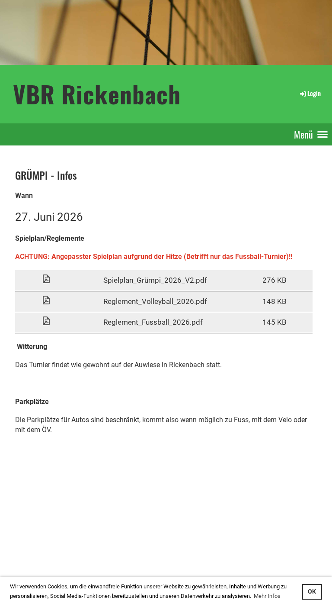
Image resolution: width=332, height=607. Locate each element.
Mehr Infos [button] (267, 596)
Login (314, 93)
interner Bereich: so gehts (33, 545)
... (35, 555)
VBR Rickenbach (97, 93)
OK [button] (312, 591)
